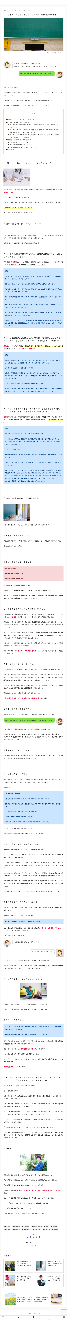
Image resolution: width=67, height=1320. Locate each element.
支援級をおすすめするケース (19, 142)
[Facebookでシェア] (30, 1237)
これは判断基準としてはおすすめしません (23, 147)
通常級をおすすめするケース (19, 145)
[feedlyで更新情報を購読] (35, 1245)
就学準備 (47, 1229)
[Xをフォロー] (32, 1245)
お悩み (54, 1226)
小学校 (56, 1229)
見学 (47, 1226)
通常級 (8, 1226)
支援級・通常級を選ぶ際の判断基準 (19, 140)
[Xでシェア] (27, 1237)
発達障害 (17, 1229)
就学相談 (26, 1226)
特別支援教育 (37, 1226)
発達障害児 (27, 1229)
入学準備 (37, 1229)
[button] (39, 1237)
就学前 (8, 1229)
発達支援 (17, 1226)
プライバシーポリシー (33, 1313)
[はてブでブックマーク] (33, 1237)
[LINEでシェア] (36, 1237)
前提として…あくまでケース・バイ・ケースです (23, 120)
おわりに (11, 150)
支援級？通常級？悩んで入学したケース (21, 122)
